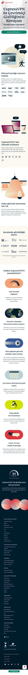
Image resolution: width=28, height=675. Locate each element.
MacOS (5, 523)
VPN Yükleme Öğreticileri (9, 611)
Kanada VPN (6, 552)
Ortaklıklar (6, 601)
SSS (5, 613)
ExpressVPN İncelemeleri (9, 586)
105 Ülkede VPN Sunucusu (9, 546)
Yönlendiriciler (7, 533)
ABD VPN (6, 548)
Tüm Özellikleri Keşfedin (9, 560)
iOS (4, 529)
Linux (5, 531)
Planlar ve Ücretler (8, 564)
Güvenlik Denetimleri (8, 584)
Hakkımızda (6, 578)
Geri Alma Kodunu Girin (9, 619)
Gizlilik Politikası (7, 656)
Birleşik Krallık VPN (8, 550)
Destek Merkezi (7, 609)
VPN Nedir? (6, 625)
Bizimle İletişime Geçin (8, 615)
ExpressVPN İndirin (8, 521)
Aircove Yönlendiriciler (8, 572)
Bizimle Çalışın (7, 599)
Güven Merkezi (7, 580)
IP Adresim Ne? (7, 627)
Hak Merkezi (6, 582)
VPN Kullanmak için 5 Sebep (10, 631)
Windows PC (6, 525)
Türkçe (7, 637)
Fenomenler (6, 603)
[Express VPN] (7, 2)
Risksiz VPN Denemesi (8, 562)
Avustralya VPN (7, 554)
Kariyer (5, 592)
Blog (5, 633)
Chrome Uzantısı (7, 541)
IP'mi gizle (6, 629)
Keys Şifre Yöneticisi (8, 570)
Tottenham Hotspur (8, 597)
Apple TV (6, 535)
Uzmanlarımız (7, 588)
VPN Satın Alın (7, 617)
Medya (5, 589)
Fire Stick (6, 537)
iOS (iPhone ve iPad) (8, 527)
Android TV (6, 539)
